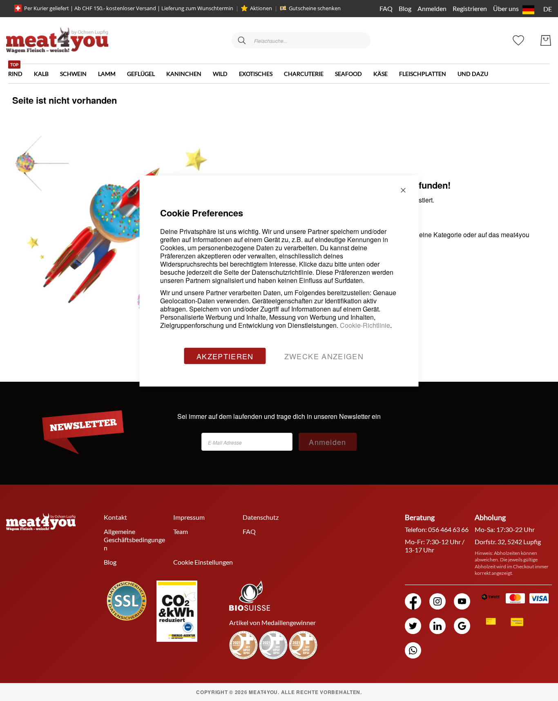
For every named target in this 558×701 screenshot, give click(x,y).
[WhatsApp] (413, 650)
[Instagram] (437, 601)
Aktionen (261, 8)
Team (180, 531)
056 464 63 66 (448, 529)
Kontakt (115, 517)
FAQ (386, 8)
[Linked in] (437, 626)
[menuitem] (21, 70)
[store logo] (57, 40)
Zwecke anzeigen (324, 355)
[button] (535, 9)
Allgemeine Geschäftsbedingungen (134, 539)
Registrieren (470, 8)
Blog (405, 8)
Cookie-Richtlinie (365, 324)
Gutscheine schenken (315, 8)
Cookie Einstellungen (203, 562)
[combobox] (301, 40)
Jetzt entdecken (496, 649)
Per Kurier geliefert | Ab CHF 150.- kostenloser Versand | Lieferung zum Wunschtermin (128, 8)
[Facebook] (413, 601)
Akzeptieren (225, 355)
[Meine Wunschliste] (518, 39)
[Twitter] (413, 626)
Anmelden (431, 8)
